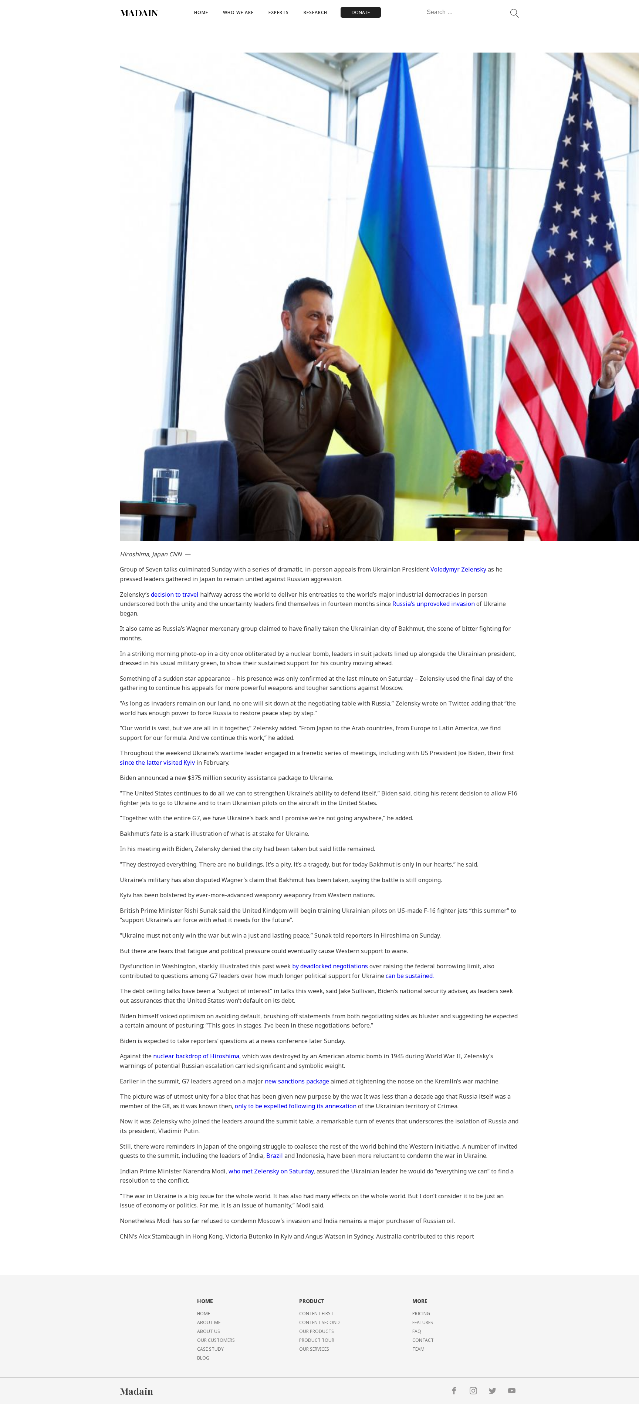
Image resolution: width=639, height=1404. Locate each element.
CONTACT (423, 1340)
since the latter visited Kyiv (157, 762)
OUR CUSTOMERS (216, 1340)
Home (201, 12)
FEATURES (422, 1322)
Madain (136, 1391)
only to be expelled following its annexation (295, 1106)
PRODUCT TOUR (316, 1340)
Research (315, 12)
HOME (203, 1313)
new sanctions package (297, 1081)
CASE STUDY (210, 1349)
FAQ (416, 1331)
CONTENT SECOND (319, 1322)
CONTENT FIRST (316, 1313)
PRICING (421, 1313)
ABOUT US (208, 1331)
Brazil (275, 1156)
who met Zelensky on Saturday (271, 1171)
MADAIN (139, 12)
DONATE (361, 12)
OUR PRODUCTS (316, 1331)
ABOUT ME (208, 1322)
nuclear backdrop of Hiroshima (196, 1056)
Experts (278, 12)
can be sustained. (410, 976)
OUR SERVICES (314, 1349)
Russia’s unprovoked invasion (433, 604)
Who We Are (238, 12)
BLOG (203, 1358)
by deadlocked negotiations (329, 966)
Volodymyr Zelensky (458, 569)
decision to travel (175, 594)
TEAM (418, 1349)
